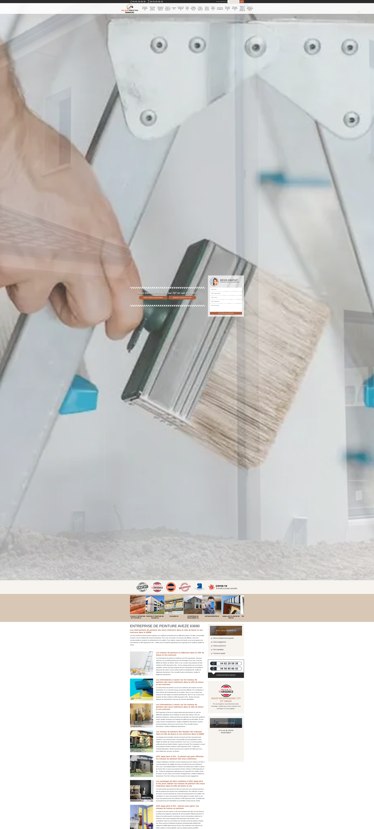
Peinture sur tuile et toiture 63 (200, 9)
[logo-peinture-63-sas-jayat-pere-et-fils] (129, 8)
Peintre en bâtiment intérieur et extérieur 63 (242, 8)
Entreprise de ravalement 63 (181, 9)
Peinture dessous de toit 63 (207, 9)
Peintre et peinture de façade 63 (167, 9)
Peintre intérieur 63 (213, 9)
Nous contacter (182, 298)
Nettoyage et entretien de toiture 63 (160, 9)
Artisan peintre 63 (187, 9)
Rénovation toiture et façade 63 (152, 9)
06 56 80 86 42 (156, 1)
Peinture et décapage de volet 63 (250, 9)
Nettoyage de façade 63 (227, 9)
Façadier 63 (174, 8)
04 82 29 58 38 (139, 1)
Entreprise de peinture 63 (144, 9)
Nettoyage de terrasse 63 (234, 9)
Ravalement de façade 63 (220, 8)
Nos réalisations (153, 298)
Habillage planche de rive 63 (193, 9)
